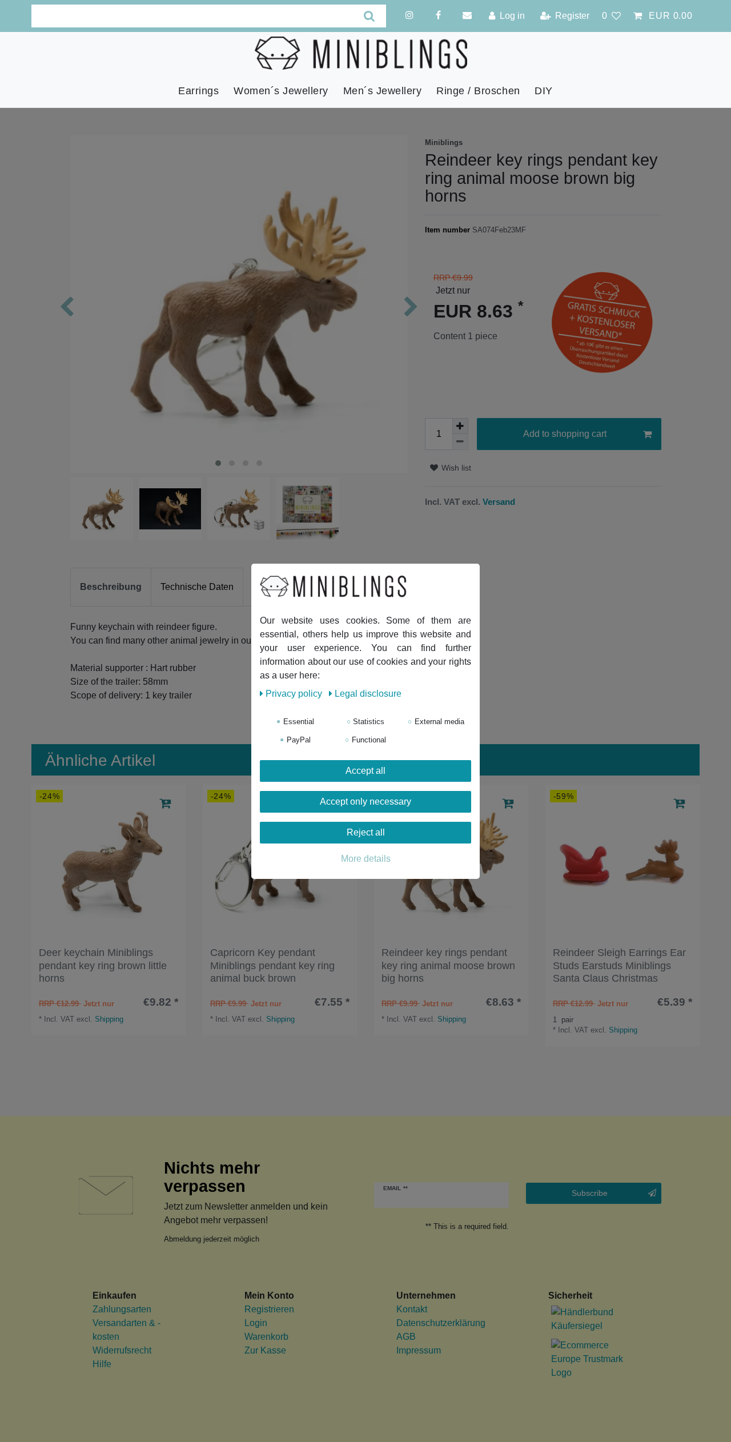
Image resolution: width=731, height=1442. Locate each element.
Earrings (198, 91)
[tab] (110, 587)
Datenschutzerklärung (440, 1323)
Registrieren (269, 1309)
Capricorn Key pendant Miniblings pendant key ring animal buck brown (272, 966)
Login (255, 1323)
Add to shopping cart (565, 434)
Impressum (418, 1350)
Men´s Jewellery (382, 91)
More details (366, 858)
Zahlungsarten (122, 1309)
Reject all (366, 832)
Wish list (455, 467)
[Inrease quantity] (460, 426)
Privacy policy (295, 693)
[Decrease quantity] (460, 442)
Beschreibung (111, 587)
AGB (406, 1336)
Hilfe (102, 1364)
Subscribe (590, 1193)
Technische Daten (197, 587)
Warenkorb (266, 1336)
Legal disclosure (368, 693)
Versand (497, 502)
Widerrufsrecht (122, 1350)
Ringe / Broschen (478, 91)
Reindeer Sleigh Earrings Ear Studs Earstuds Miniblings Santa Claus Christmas (619, 966)
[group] (108, 862)
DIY (544, 91)
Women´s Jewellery (281, 91)
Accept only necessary (365, 801)
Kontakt (411, 1309)
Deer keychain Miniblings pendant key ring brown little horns (103, 966)
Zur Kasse (265, 1350)
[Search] (369, 16)
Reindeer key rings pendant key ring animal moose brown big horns (448, 966)
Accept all (365, 771)
